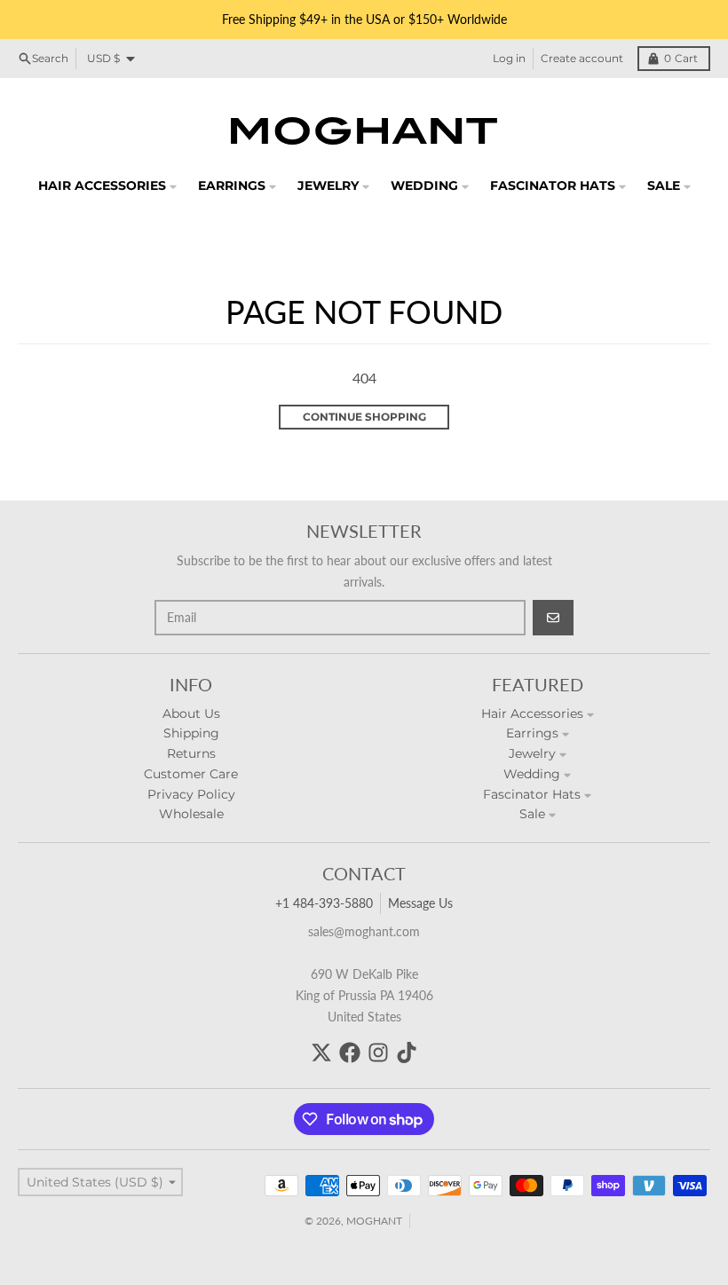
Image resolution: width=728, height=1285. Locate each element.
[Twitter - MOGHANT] (321, 1052)
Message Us (420, 903)
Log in (509, 58)
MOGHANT (374, 1220)
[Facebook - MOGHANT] (349, 1052)
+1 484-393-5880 (324, 903)
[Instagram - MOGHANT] (378, 1052)
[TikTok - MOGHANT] (406, 1052)
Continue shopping (364, 416)
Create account (582, 58)
